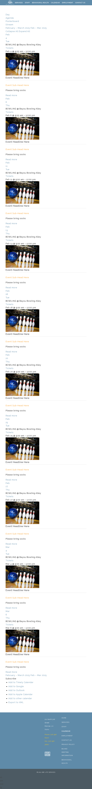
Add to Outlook (16, 690)
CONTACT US (67, 740)
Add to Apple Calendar (20, 694)
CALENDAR (66, 731)
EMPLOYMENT (67, 736)
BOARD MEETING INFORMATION (67, 752)
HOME (64, 718)
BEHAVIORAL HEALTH (67, 761)
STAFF (64, 726)
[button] (11, 678)
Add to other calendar (20, 698)
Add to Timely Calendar (20, 682)
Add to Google (16, 686)
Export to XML (16, 702)
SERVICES (65, 722)
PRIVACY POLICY (68, 744)
